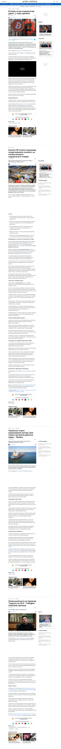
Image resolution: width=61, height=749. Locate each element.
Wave (38, 4)
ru (5, 1)
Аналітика (17, 4)
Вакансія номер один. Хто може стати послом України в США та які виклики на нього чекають (45, 53)
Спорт (35, 4)
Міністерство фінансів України (22, 727)
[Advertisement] (22, 205)
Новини (12, 4)
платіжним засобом (25, 104)
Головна (9, 147)
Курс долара (22, 6)
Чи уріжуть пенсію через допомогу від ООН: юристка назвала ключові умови (45, 625)
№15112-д (19, 244)
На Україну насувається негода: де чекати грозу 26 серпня (44, 195)
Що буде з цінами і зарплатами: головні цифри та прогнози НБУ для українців (45, 186)
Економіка (26, 6)
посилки (13, 403)
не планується (24, 371)
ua (1, 1)
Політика (22, 4)
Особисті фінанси (32, 6)
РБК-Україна (19, 50)
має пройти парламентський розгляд (28, 385)
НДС (9, 403)
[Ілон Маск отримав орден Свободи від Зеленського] (45, 29)
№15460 (22, 253)
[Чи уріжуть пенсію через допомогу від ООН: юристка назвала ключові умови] (45, 619)
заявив (30, 249)
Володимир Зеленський (12, 727)
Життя (31, 4)
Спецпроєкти (47, 4)
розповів (25, 638)
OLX (28, 727)
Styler (42, 4)
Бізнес (27, 4)
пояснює (25, 282)
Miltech (40, 6)
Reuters (30, 471)
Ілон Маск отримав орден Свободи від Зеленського (45, 35)
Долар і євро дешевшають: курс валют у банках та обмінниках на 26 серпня (44, 191)
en (3, 1)
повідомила (22, 245)
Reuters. (31, 50)
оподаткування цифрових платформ (25, 689)
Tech (36, 6)
